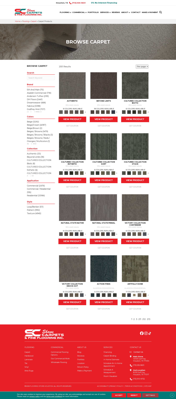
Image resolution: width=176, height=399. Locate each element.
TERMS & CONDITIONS (133, 386)
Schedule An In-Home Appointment (113, 364)
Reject (134, 395)
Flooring (64, 12)
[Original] (81, 234)
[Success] (144, 234)
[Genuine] (71, 112)
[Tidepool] (103, 268)
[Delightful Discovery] (135, 268)
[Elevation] (103, 112)
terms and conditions (54, 396)
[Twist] (113, 173)
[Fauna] (108, 112)
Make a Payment (150, 12)
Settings (150, 395)
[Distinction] (144, 112)
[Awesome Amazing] (139, 295)
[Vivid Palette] (144, 295)
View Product (72, 119)
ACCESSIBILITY (103, 386)
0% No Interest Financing (104, 3)
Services (104, 12)
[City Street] (114, 295)
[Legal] (76, 112)
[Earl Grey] (109, 295)
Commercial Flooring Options (59, 353)
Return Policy (83, 367)
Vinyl (26, 367)
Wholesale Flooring (59, 362)
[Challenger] (135, 207)
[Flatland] (113, 112)
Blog (79, 352)
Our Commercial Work (60, 359)
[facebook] (141, 334)
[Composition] (139, 112)
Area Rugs (29, 371)
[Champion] (129, 234)
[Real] (81, 112)
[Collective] (134, 112)
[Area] (103, 85)
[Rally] (139, 234)
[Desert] (97, 112)
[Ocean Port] (98, 295)
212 (144, 319)
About (124, 12)
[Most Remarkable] (129, 295)
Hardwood (29, 356)
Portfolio (93, 12)
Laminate (29, 359)
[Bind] (103, 146)
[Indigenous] (71, 234)
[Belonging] (72, 207)
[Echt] (66, 112)
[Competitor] (134, 234)
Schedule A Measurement (110, 371)
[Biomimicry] (135, 85)
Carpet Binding (110, 356)
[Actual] (72, 85)
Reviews (116, 12)
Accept (119, 395)
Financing (108, 352)
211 (139, 319)
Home (17, 21)
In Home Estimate (111, 359)
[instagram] (146, 334)
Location (81, 363)
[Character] (129, 112)
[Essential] (66, 234)
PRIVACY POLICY (116, 386)
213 (148, 319)
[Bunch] (97, 173)
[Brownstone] (103, 295)
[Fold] (103, 173)
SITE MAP (147, 386)
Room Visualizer (110, 376)
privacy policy (35, 396)
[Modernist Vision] (134, 295)
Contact (136, 12)
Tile (26, 363)
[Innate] (76, 234)
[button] (70, 12)
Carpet (33, 21)
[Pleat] (108, 173)
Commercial (78, 12)
